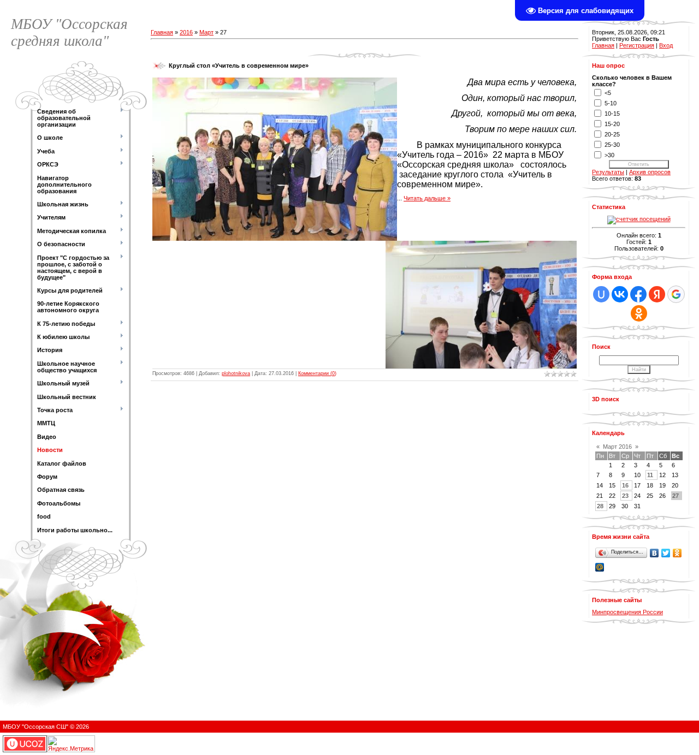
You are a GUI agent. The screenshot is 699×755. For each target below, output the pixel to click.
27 (675, 495)
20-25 (612, 134)
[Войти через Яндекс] (657, 294)
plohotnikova (236, 373)
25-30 (612, 144)
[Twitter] (666, 553)
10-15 (612, 113)
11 (650, 475)
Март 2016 (617, 446)
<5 (608, 93)
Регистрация (636, 45)
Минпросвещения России (627, 612)
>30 (609, 155)
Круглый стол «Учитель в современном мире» (239, 65)
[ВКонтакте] (654, 553)
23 (625, 495)
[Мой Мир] (600, 567)
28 (600, 506)
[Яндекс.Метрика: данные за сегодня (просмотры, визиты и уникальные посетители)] (71, 743)
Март (206, 32)
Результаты (608, 172)
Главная (162, 32)
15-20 (612, 124)
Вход (666, 45)
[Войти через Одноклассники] (639, 313)
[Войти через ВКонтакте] (620, 294)
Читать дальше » (427, 198)
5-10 (611, 103)
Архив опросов (650, 172)
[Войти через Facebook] (638, 294)
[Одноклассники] (677, 553)
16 (625, 485)
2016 (186, 32)
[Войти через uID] (601, 294)
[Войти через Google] (676, 294)
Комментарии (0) (317, 373)
